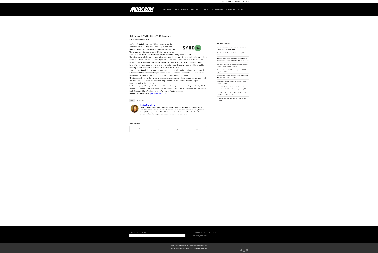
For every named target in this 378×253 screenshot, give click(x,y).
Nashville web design (186, 248)
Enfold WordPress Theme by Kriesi (198, 245)
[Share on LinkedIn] (177, 129)
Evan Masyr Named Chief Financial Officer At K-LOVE (231, 70)
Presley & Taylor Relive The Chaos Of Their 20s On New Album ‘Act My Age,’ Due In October (232, 88)
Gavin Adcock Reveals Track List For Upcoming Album (231, 81)
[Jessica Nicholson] (135, 112)
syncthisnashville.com (158, 94)
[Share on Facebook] (139, 129)
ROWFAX (237, 1)
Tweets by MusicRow (200, 236)
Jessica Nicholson (144, 39)
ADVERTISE (230, 1)
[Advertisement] (231, 116)
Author (132, 100)
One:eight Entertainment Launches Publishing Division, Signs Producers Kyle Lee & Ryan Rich (232, 59)
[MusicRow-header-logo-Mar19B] (141, 9)
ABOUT (224, 1)
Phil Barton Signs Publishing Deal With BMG (229, 98)
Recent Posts (140, 100)
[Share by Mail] (197, 129)
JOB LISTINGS (245, 1)
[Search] (247, 9)
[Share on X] (158, 129)
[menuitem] (224, 1)
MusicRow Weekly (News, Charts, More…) (228, 53)
